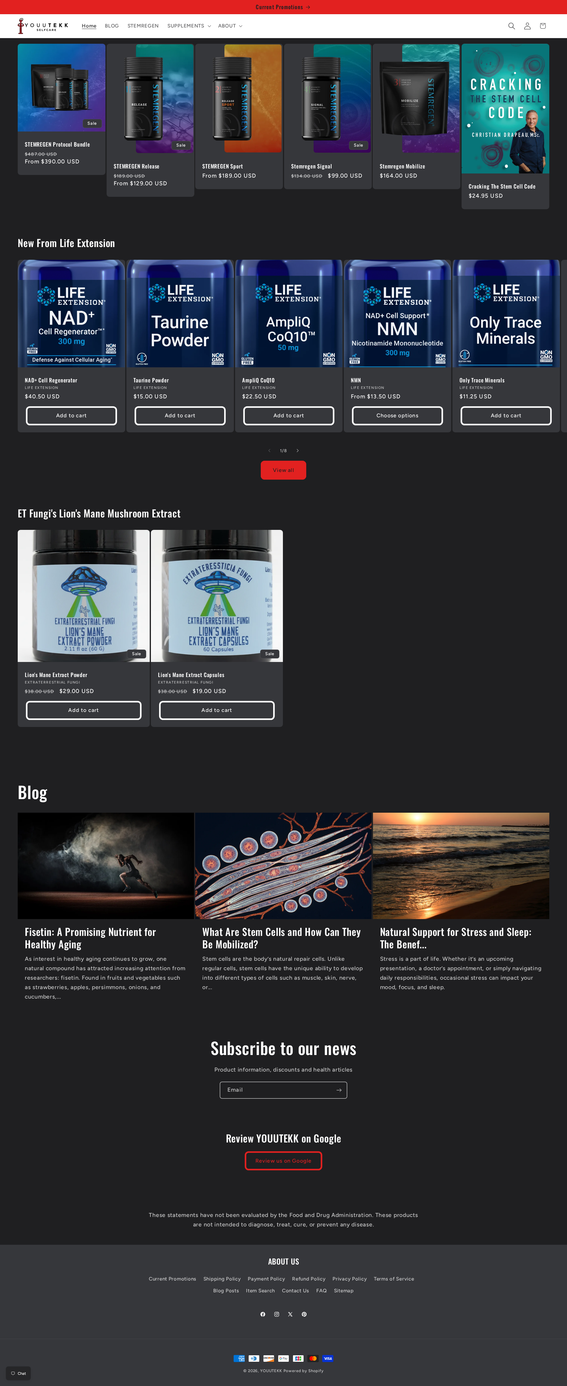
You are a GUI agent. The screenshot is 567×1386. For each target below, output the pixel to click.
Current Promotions (172, 1279)
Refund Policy (308, 1279)
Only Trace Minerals (482, 380)
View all (283, 470)
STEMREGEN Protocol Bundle (57, 144)
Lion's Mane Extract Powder (56, 675)
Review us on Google (283, 1161)
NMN (356, 380)
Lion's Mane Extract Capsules (191, 675)
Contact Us (295, 1291)
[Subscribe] (339, 1090)
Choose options (397, 415)
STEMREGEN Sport (222, 166)
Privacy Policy (350, 1279)
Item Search (260, 1291)
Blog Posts (226, 1291)
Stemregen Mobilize (402, 166)
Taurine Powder (151, 380)
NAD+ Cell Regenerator (51, 380)
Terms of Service (394, 1279)
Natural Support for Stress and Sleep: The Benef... (456, 937)
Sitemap (344, 1291)
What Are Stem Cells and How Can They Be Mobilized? (281, 937)
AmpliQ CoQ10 (258, 380)
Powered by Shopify (304, 1370)
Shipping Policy (222, 1279)
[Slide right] (297, 450)
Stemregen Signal (311, 166)
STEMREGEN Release (136, 166)
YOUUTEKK (271, 1370)
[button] (188, 26)
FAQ (321, 1291)
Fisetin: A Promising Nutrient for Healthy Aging (90, 937)
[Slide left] (269, 450)
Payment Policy (266, 1279)
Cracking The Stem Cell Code (502, 186)
